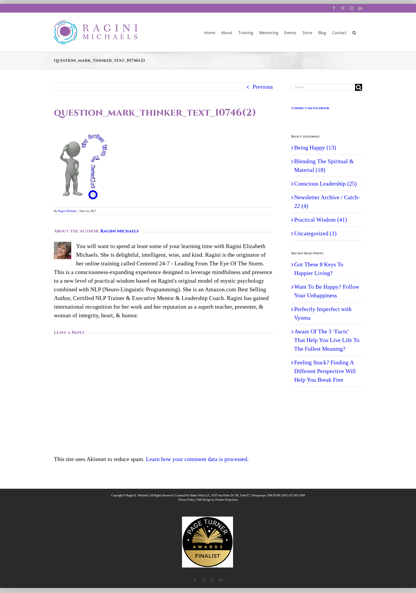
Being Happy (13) (315, 147)
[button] (354, 32)
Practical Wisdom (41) (320, 220)
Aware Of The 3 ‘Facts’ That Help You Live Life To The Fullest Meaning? (326, 340)
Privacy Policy (186, 499)
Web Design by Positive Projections (217, 499)
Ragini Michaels (67, 211)
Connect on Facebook (310, 108)
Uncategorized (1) (315, 233)
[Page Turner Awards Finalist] (207, 518)
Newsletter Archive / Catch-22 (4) (327, 201)
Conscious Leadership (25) (325, 184)
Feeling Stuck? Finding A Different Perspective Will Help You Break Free (325, 371)
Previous (263, 87)
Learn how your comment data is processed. (197, 459)
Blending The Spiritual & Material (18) (324, 165)
